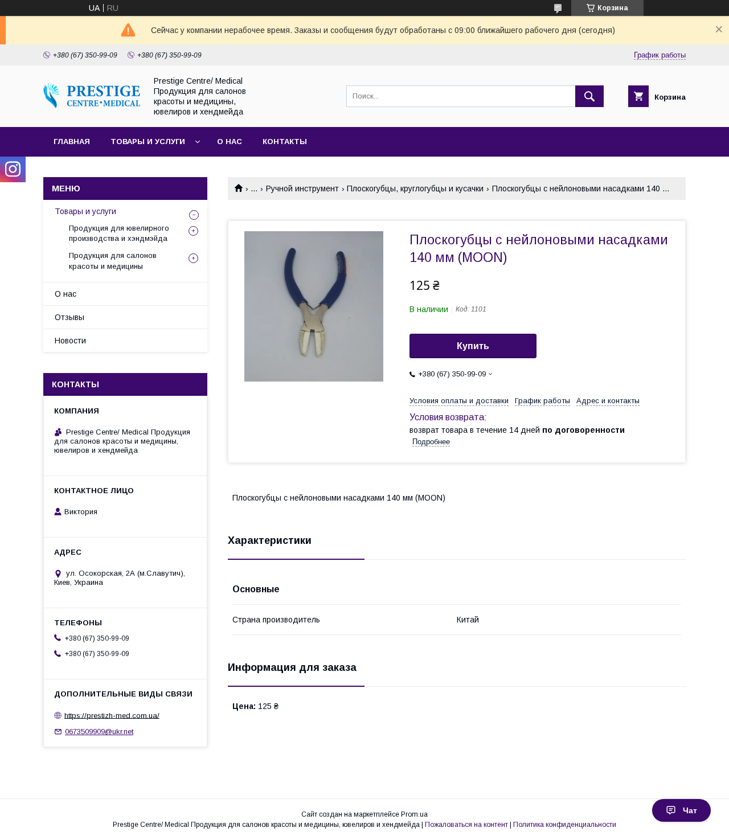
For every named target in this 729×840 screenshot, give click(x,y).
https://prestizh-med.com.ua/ (111, 715)
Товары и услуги (147, 141)
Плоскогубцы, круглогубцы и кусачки (415, 188)
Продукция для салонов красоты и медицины (113, 260)
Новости (70, 340)
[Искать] (589, 96)
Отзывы (69, 317)
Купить (473, 346)
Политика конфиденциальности (564, 825)
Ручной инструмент (302, 188)
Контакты (285, 141)
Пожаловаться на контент (466, 825)
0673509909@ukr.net (99, 731)
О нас (229, 141)
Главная (72, 141)
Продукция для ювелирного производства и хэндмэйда (119, 233)
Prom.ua (414, 814)
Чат (690, 810)
